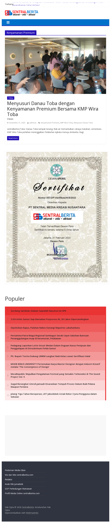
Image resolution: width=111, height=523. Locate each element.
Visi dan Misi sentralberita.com (19, 474)
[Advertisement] (55, 435)
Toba (11, 98)
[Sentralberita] (21, 10)
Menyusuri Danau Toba (83, 123)
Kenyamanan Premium (50, 123)
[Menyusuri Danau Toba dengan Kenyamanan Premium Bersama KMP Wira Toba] (55, 39)
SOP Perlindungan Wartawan (18, 488)
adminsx (32, 123)
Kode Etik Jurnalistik (14, 484)
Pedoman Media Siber (15, 470)
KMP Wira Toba (66, 123)
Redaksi (8, 479)
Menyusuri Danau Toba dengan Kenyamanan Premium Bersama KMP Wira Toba (52, 108)
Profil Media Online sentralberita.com (22, 493)
